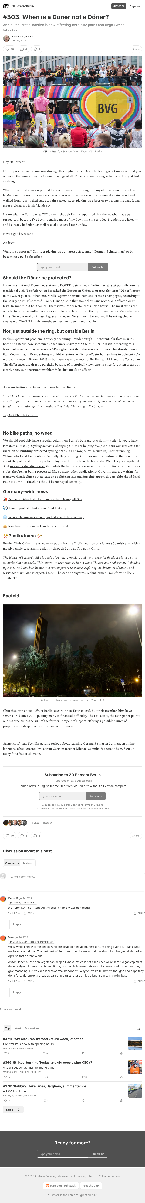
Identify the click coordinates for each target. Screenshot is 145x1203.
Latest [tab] (17, 1028)
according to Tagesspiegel (72, 710)
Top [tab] (7, 1028)
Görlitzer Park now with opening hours (28, 1044)
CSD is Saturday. (52, 151)
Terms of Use (90, 804)
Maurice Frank (28, 1095)
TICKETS (10, 578)
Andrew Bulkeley (22, 36)
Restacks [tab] (27, 863)
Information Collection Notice (71, 808)
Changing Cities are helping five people (82, 445)
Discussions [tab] (32, 1028)
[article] (72, 1046)
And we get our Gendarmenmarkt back (28, 1067)
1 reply (17, 924)
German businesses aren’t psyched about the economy (46, 517)
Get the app (91, 1185)
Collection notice (109, 1176)
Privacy (82, 1176)
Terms (93, 1176)
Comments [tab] (12, 863)
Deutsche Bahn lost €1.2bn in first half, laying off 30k (45, 499)
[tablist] (19, 863)
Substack (53, 1195)
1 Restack (46, 822)
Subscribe (119, 6)
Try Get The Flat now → (20, 415)
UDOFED (64, 285)
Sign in (135, 6)
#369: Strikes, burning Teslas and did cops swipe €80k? (47, 1062)
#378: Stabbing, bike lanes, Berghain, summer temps (45, 1086)
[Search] (138, 1028)
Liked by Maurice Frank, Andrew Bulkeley (33, 941)
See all (10, 1110)
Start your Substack (63, 1185)
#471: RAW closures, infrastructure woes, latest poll (44, 1039)
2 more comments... (12, 1009)
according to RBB (126, 344)
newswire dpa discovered (27, 466)
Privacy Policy (101, 808)
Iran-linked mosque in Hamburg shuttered (38, 526)
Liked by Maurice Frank (24, 902)
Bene (11, 898)
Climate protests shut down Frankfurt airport (39, 508)
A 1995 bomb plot (15, 1091)
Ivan (11, 937)
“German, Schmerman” (108, 251)
